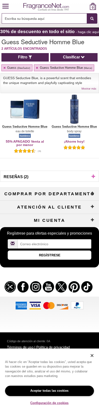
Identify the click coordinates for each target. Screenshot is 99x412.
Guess (18, 68)
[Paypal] (77, 305)
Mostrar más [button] (88, 88)
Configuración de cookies (49, 403)
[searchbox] (44, 18)
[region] (49, 380)
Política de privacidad (53, 347)
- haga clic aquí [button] (49, 31)
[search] (85, 6)
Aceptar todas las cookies (49, 390)
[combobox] (49, 18)
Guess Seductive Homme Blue (65, 68)
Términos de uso (20, 347)
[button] (5, 6)
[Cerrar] (92, 355)
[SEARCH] (92, 18)
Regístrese (49, 255)
